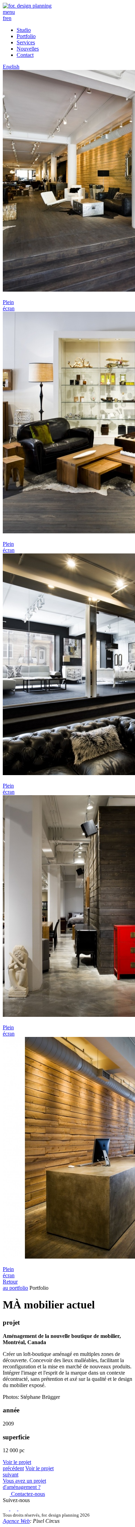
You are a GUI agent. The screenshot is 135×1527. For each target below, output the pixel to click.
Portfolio (26, 36)
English (11, 67)
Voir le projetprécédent (17, 1465)
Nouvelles (28, 49)
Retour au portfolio (15, 1285)
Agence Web (16, 1521)
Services (26, 42)
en (8, 18)
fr (4, 18)
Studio (24, 30)
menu (9, 12)
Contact (25, 55)
